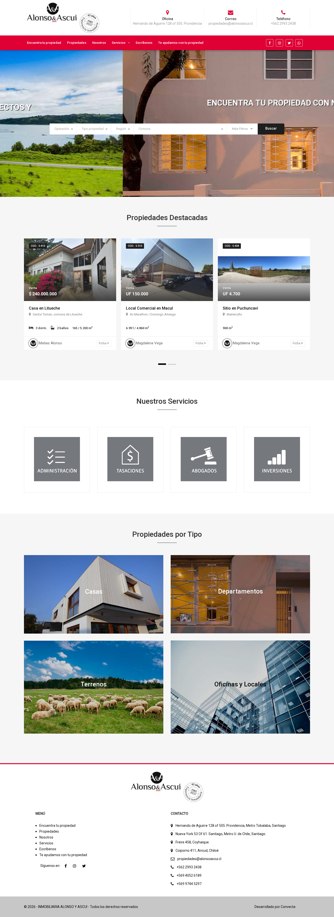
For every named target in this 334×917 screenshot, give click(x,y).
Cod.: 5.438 (232, 245)
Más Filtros (240, 129)
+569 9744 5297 (189, 884)
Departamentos (240, 591)
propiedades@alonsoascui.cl (199, 859)
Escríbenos (144, 43)
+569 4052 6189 (189, 875)
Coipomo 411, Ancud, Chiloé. (197, 850)
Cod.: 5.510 (135, 245)
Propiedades (76, 43)
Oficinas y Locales (240, 684)
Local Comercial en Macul (149, 308)
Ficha (103, 343)
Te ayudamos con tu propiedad (180, 43)
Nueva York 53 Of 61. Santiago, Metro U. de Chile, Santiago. (221, 834)
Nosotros (99, 43)
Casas (93, 591)
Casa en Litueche (44, 308)
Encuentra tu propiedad (44, 43)
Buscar (271, 128)
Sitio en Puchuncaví (240, 308)
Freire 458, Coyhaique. (193, 842)
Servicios (118, 43)
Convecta (288, 907)
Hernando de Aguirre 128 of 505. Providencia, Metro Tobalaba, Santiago (231, 826)
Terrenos (94, 684)
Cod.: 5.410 (38, 245)
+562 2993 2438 (189, 867)
